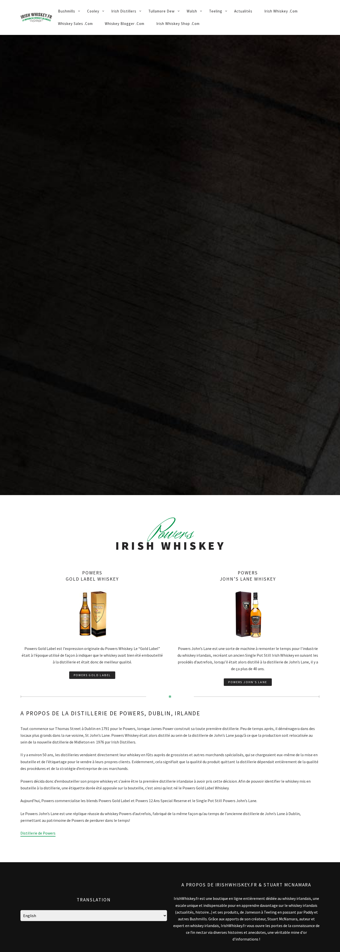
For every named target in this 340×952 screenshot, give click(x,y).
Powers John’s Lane (247, 682)
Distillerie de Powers (38, 833)
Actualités (243, 11)
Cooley (93, 11)
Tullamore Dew (161, 11)
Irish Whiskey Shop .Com (178, 23)
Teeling (215, 11)
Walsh (192, 11)
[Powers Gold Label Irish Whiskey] (92, 593)
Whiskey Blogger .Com (124, 23)
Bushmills (66, 11)
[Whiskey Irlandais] (36, 17)
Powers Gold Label (92, 675)
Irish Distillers (123, 11)
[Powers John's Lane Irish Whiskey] (248, 593)
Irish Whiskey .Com (281, 11)
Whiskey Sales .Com (75, 23)
